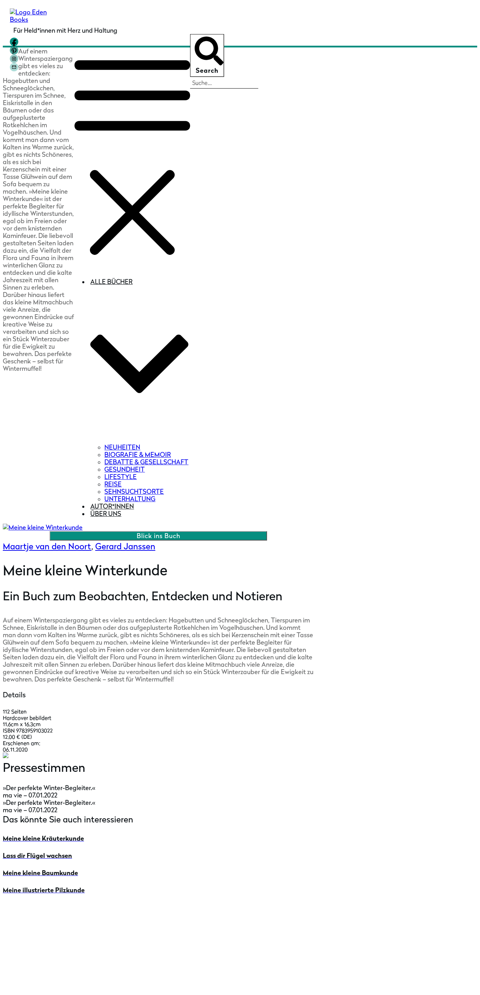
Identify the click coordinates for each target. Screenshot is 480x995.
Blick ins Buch (158, 536)
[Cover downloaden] (5, 756)
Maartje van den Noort (47, 546)
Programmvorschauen (36, 957)
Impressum (294, 982)
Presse (12, 924)
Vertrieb (15, 946)
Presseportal (22, 935)
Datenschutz (327, 982)
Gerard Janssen (125, 546)
